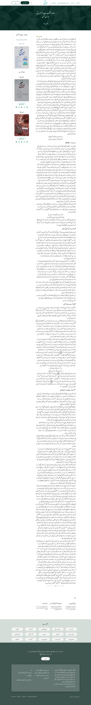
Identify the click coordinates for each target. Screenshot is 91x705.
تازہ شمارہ (78, 2)
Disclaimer (19, 696)
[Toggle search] (31, 3)
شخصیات (31, 639)
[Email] (16, 107)
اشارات (72, 2)
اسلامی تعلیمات (44, 629)
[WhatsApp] (22, 107)
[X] (24, 107)
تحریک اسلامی (71, 634)
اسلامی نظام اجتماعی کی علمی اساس (56, 603)
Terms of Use (13, 696)
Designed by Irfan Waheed (32, 696)
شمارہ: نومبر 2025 (21, 43)
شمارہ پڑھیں (21, 103)
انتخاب (17, 629)
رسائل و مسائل (58, 629)
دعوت (44, 634)
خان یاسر (45, 23)
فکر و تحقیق (31, 634)
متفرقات (17, 639)
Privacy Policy (24, 696)
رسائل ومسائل (45, 603)
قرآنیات (57, 634)
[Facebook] (27, 107)
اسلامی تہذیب (44, 639)
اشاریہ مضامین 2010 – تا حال (63, 2)
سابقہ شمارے (53, 2)
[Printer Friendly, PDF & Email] (39, 36)
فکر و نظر (30, 629)
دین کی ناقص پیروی (72, 603)
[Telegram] (19, 107)
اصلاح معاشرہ (71, 639)
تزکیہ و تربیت (57, 639)
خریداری (25, 2)
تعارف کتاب (17, 634)
